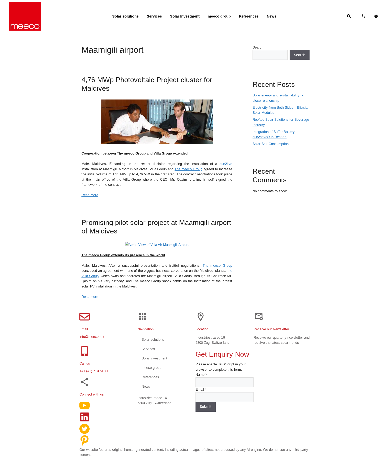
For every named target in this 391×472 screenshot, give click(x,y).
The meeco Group (188, 169)
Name (201, 375)
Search (258, 47)
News (146, 386)
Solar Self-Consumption (271, 144)
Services (148, 349)
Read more (89, 195)
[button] (349, 16)
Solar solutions (153, 340)
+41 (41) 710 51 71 (93, 371)
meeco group (151, 368)
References (150, 377)
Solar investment (154, 358)
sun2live (226, 164)
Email (201, 389)
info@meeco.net (91, 337)
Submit (205, 407)
